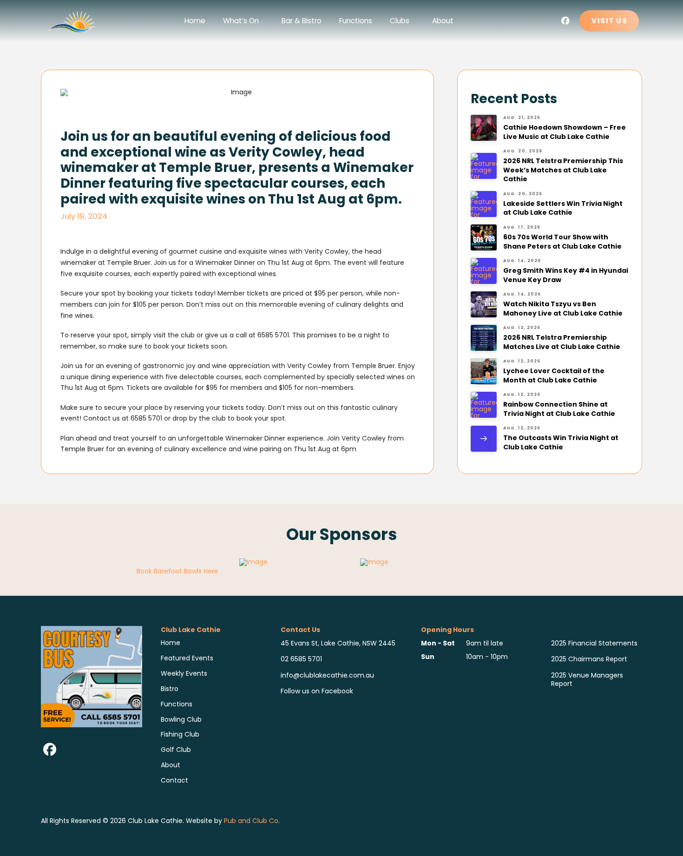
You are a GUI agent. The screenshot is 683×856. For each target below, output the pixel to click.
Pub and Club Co (251, 820)
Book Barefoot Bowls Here (177, 571)
